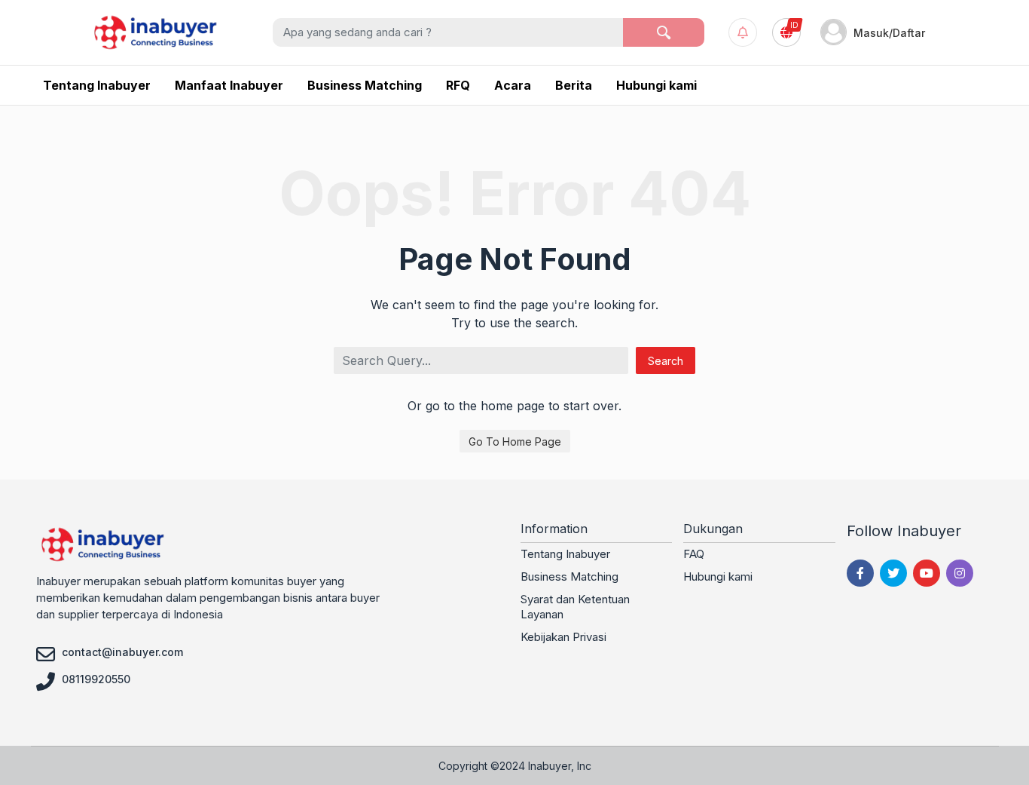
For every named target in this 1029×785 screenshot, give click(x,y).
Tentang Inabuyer (565, 554)
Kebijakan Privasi (563, 637)
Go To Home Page (515, 441)
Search (665, 360)
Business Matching (569, 576)
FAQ (693, 554)
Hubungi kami (718, 576)
